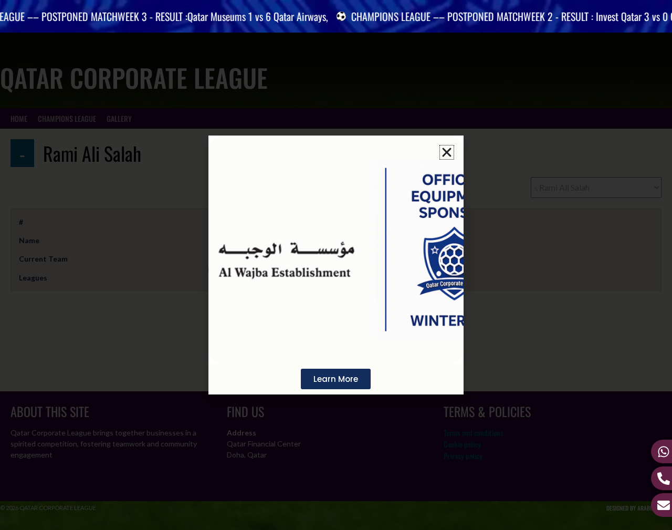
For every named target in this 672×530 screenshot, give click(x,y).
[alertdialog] (336, 16)
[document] (336, 265)
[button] (446, 152)
